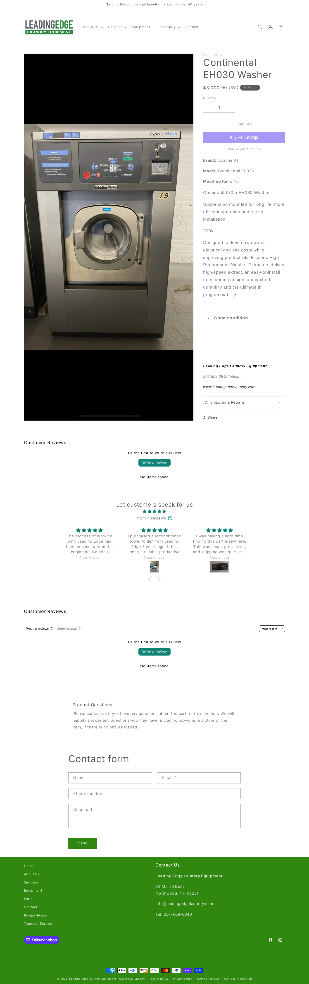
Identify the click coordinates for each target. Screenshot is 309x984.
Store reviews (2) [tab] (69, 628)
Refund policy (159, 978)
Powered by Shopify (131, 978)
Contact (30, 907)
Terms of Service (38, 924)
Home (29, 866)
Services (31, 882)
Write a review (154, 462)
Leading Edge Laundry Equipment (92, 978)
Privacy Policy (35, 915)
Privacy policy (182, 978)
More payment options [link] (244, 149)
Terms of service (208, 978)
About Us (32, 874)
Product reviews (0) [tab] (40, 628)
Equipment (33, 890)
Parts (28, 899)
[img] (154, 511)
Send (83, 843)
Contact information (238, 978)
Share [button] (212, 417)
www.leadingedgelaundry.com (229, 387)
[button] (92, 27)
